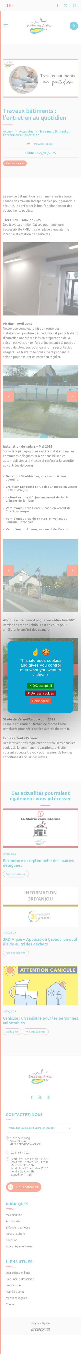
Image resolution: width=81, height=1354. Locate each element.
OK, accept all (42, 685)
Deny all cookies (42, 693)
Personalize (40, 701)
